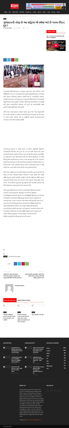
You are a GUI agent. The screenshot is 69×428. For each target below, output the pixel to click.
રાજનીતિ (34, 12)
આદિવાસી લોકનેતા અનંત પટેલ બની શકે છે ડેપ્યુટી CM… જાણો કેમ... (38, 359)
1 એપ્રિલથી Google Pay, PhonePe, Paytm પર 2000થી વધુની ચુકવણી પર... (16, 359)
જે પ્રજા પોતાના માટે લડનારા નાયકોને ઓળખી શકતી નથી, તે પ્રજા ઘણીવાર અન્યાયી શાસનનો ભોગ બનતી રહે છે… (24, 318)
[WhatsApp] (16, 60)
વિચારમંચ (53, 12)
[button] (64, 12)
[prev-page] (4, 325)
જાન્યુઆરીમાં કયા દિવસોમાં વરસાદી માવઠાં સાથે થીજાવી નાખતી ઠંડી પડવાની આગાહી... (16, 350)
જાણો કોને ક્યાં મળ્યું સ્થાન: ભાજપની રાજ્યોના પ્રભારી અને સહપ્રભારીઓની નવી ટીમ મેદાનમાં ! (12, 275)
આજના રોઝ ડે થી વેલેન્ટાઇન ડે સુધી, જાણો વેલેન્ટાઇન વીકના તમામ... (16, 369)
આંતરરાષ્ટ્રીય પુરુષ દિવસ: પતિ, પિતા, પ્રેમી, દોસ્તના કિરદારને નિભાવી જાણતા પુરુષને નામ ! (34, 275)
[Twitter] (61, 1)
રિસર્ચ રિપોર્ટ (22, 12)
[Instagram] (59, 1)
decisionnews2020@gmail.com (33, 420)
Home (5, 12)
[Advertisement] (23, 42)
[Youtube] (64, 1)
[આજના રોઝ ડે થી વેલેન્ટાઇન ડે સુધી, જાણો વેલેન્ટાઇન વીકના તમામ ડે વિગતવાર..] (6, 368)
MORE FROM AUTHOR (24, 300)
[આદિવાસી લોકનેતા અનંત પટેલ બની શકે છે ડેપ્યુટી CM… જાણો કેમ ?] (28, 358)
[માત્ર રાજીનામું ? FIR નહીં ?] (38, 309)
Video (58, 12)
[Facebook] (56, 1)
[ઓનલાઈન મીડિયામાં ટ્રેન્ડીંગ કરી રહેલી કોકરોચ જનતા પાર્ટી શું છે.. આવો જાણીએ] (9, 309)
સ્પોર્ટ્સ (48, 12)
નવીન (10, 12)
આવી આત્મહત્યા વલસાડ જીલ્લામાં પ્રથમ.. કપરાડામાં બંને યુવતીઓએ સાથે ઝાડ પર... (38, 370)
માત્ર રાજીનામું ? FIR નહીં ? (38, 314)
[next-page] (7, 325)
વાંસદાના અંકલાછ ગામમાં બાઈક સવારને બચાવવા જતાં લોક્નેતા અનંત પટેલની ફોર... (38, 350)
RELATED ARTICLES (10, 300)
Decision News (8, 28)
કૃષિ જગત (39, 12)
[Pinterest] (12, 60)
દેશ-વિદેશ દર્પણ (28, 12)
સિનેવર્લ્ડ (44, 12)
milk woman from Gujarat (14, 256)
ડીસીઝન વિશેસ (15, 12)
